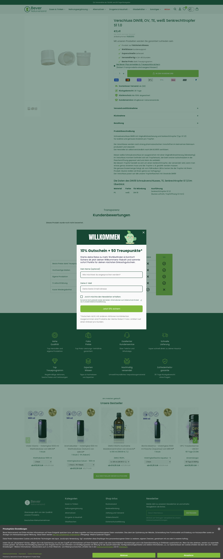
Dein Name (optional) (90, 269)
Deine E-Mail (86, 283)
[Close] (143, 232)
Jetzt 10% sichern (111, 308)
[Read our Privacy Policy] (141, 300)
